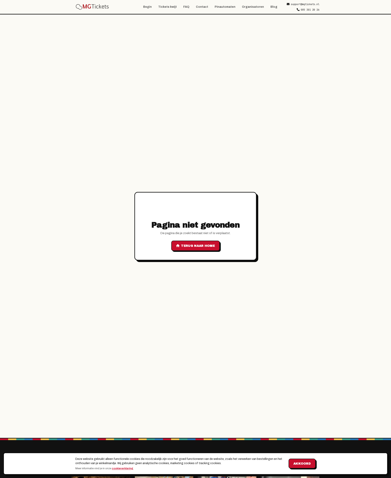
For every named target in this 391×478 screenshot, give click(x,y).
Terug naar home (198, 245)
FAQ (186, 6)
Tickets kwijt (167, 6)
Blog (273, 6)
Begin (147, 6)
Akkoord (302, 463)
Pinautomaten (225, 6)
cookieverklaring (122, 468)
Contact (202, 6)
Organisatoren (253, 6)
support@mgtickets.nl (305, 4)
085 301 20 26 (310, 9)
